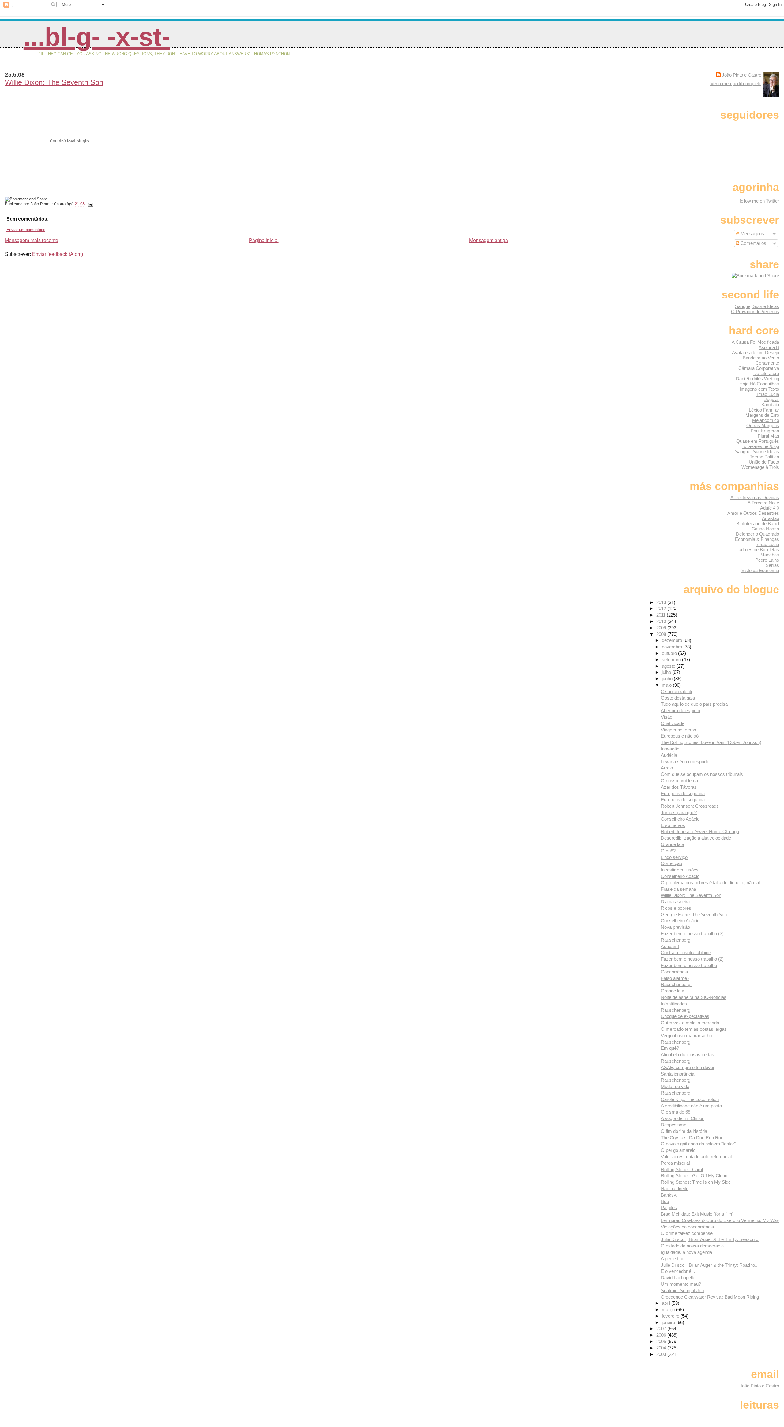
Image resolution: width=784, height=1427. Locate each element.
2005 (661, 1341)
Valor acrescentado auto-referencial (696, 1156)
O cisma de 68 (675, 1111)
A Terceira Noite (763, 502)
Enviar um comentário (25, 229)
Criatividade (672, 723)
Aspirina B (769, 347)
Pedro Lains (767, 560)
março (669, 1309)
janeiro (669, 1322)
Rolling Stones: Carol (682, 1169)
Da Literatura (766, 373)
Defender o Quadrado (757, 534)
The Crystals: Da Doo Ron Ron (692, 1137)
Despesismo (673, 1124)
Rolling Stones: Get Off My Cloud (694, 1175)
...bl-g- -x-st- (97, 36)
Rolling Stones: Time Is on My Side (696, 1182)
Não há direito (674, 1188)
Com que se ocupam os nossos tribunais (702, 774)
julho (667, 672)
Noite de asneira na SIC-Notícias (693, 997)
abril (666, 1303)
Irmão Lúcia (767, 394)
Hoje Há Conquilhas (759, 383)
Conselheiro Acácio (680, 819)
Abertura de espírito (680, 710)
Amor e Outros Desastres (753, 513)
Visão (666, 716)
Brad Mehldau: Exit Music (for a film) (697, 1213)
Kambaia (770, 404)
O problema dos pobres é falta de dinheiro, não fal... (712, 882)
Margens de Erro (762, 415)
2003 (661, 1354)
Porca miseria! (675, 1163)
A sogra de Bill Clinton (682, 1118)
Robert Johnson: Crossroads (690, 806)
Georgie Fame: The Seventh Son (694, 914)
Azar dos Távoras (679, 787)
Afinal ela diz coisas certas (687, 1054)
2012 (661, 608)
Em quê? (670, 1048)
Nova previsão (675, 927)
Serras (772, 565)
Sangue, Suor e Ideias (757, 306)
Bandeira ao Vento (761, 357)
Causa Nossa (765, 528)
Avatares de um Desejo (755, 352)
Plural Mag (768, 435)
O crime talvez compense (687, 1233)
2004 (661, 1347)
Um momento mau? (681, 1284)
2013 (661, 602)
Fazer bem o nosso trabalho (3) (692, 933)
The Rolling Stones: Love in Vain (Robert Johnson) (711, 742)
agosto (669, 666)
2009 (661, 627)
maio (667, 685)
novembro (672, 646)
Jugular (771, 399)
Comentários (752, 243)
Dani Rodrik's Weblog (757, 378)
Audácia (669, 755)
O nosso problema (679, 780)
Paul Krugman (765, 430)
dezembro (672, 640)
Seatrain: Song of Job (682, 1290)
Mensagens (751, 233)
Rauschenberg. (676, 940)
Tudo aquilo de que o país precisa (694, 704)
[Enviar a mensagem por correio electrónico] (89, 204)
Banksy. (669, 1194)
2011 (661, 614)
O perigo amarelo (678, 1150)
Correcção (671, 863)
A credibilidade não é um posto (691, 1105)
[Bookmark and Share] (755, 275)
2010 (661, 621)
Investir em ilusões (680, 869)
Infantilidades (674, 1003)
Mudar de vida (675, 1086)
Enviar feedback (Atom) (57, 254)
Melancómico (765, 420)
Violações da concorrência (687, 1226)
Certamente (767, 363)
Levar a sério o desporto (685, 761)
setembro (672, 659)
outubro (670, 653)
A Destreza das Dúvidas (754, 497)
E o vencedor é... (678, 1271)
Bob (665, 1201)
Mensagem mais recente (31, 240)
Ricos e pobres (676, 908)
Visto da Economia (760, 570)
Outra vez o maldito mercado (690, 1022)
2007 (661, 1328)
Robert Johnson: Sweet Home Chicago (700, 831)
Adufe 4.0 (769, 507)
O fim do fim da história (684, 1131)
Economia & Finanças (757, 539)
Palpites (669, 1207)
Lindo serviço (674, 857)
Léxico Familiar (764, 409)
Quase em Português (757, 441)
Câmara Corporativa (758, 368)
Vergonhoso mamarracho (686, 1035)
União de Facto (764, 462)
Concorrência (674, 971)
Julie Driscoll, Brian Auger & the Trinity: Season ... (710, 1239)
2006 (661, 1335)
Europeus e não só (680, 735)
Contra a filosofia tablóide (686, 952)
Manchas (769, 554)
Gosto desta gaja (678, 697)
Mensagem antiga (488, 240)
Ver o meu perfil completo (735, 83)
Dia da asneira (675, 901)
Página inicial (264, 240)
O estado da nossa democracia (692, 1245)
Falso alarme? (675, 978)
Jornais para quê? (679, 812)
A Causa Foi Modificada (755, 342)
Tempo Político (764, 456)
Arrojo (667, 767)
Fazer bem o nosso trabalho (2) (692, 959)
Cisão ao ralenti (676, 691)
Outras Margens (762, 425)
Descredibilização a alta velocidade (696, 838)
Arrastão (770, 518)
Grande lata (672, 844)
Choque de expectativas (685, 1016)
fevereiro (671, 1316)
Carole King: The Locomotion (690, 1099)
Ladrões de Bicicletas (757, 549)
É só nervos (673, 825)
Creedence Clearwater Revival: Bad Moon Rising (710, 1297)
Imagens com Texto (759, 389)
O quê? (668, 850)
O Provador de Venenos (755, 311)
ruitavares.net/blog (760, 446)
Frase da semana (678, 889)
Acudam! (670, 946)
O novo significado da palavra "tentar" (698, 1143)
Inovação (670, 748)
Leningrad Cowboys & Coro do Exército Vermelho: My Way (720, 1220)
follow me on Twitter (759, 200)
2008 (661, 634)
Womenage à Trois (760, 467)
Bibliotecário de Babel (757, 523)
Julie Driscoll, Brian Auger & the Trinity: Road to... (710, 1265)
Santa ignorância (677, 1073)
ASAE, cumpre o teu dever (687, 1067)
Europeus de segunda (683, 793)
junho (668, 678)
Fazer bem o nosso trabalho (689, 965)
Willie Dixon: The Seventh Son (54, 82)
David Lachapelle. (678, 1277)
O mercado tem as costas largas (694, 1029)
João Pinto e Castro (741, 75)
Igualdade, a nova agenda (686, 1252)
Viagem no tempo (678, 729)
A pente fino (672, 1258)
